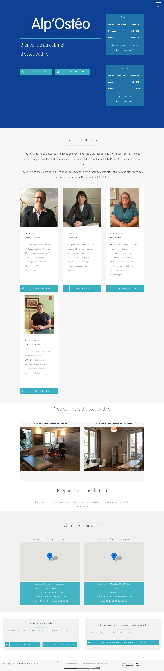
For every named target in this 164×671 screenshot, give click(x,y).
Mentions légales (32, 664)
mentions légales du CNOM (91, 668)
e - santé (80, 668)
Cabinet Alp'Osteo (20, 664)
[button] (50, 557)
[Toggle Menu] (158, 3)
